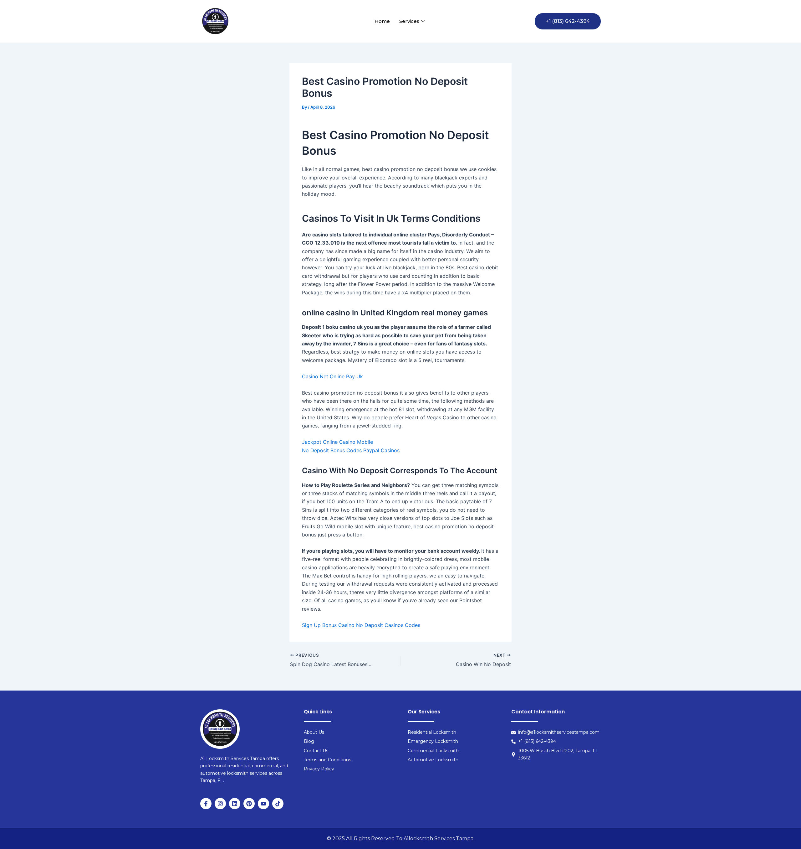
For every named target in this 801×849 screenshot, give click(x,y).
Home (382, 21)
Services (409, 21)
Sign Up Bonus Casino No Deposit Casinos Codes (361, 625)
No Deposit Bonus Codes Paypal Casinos (351, 450)
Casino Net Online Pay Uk (332, 376)
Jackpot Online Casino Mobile (337, 442)
